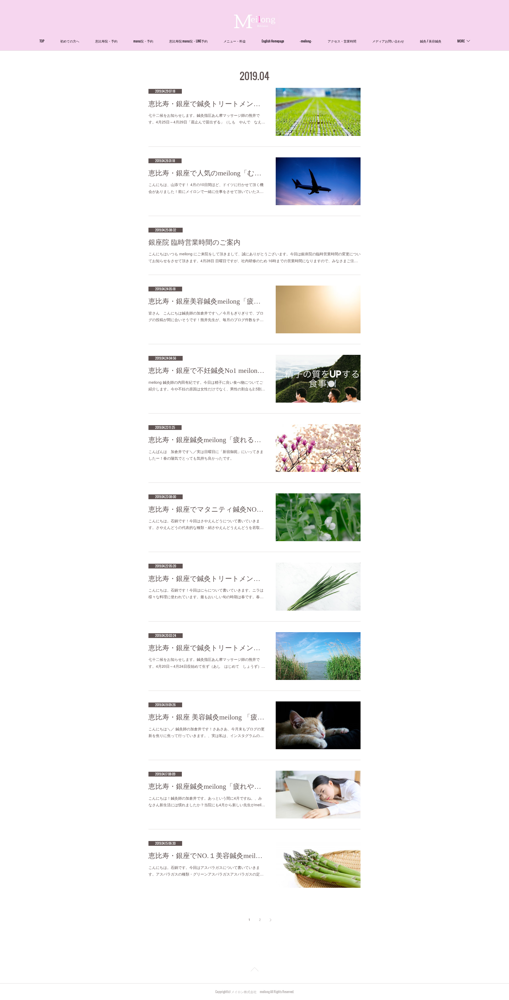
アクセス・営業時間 (342, 41)
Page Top (254, 970)
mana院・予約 (143, 41)
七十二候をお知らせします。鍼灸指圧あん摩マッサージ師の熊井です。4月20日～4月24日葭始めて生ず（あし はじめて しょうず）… (206, 663)
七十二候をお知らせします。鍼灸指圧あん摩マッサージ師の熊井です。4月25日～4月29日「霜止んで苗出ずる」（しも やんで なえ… (206, 118)
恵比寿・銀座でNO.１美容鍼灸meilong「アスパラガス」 (206, 856)
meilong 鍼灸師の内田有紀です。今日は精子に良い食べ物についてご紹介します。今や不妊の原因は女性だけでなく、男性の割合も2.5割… (206, 385)
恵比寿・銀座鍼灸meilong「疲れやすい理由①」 (206, 786)
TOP (42, 41)
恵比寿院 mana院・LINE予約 (188, 41)
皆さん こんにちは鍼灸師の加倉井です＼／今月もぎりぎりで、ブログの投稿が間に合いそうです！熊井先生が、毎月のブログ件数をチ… (206, 316)
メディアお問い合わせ (388, 41)
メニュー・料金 (234, 41)
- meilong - (306, 41)
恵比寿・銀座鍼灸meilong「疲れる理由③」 (206, 440)
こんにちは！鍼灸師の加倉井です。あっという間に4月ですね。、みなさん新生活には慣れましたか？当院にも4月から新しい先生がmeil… (206, 801)
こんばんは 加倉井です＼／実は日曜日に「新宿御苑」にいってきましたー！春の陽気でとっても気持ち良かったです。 (206, 455)
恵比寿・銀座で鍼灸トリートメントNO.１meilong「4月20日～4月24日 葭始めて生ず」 (206, 648)
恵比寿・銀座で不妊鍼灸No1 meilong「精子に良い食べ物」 (206, 370)
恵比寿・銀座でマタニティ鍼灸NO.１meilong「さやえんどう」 (206, 509)
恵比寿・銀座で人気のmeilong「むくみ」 (206, 173)
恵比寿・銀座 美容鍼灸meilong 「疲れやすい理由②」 (206, 717)
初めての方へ (69, 41)
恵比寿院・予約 (106, 41)
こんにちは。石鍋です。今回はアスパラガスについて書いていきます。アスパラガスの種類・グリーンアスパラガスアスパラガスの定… (206, 871)
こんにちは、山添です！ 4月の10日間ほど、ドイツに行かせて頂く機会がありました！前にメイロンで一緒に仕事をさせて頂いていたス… (206, 188)
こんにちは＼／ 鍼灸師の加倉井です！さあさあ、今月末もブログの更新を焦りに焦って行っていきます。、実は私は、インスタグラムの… (206, 732)
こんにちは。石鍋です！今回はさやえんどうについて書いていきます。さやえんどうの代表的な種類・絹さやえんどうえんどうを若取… (206, 524)
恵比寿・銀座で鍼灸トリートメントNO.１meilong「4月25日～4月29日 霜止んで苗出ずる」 (206, 104)
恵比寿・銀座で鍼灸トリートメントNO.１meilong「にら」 (206, 579)
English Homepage (273, 41)
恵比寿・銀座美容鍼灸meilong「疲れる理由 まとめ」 (206, 301)
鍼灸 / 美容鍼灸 (430, 41)
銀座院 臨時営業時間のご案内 (194, 242)
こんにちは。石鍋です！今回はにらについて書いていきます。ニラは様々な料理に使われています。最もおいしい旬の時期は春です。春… (206, 593)
